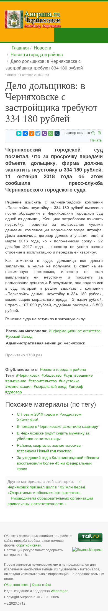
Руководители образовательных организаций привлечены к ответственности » (50, 500)
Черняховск (28, 375)
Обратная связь (16, 584)
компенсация (19, 386)
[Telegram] (37, 133)
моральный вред (51, 386)
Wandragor (59, 590)
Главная (20, 47)
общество (52, 375)
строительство (44, 380)
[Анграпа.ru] (56, 19)
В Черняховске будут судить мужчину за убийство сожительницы (53, 435)
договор (14, 391)
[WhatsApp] (50, 133)
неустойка (70, 380)
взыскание (16, 380)
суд (69, 375)
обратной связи (28, 545)
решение (84, 375)
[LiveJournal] (57, 133)
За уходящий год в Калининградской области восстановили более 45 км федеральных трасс (58, 462)
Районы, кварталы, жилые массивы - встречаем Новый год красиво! (50, 447)
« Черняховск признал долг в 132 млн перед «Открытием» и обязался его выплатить (46, 486)
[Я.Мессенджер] (18, 133)
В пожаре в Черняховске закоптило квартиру (57, 426)
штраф (77, 386)
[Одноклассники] (31, 133)
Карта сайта (41, 584)
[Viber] (44, 133)
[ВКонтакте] (25, 133)
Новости (42, 47)
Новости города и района (37, 54)
